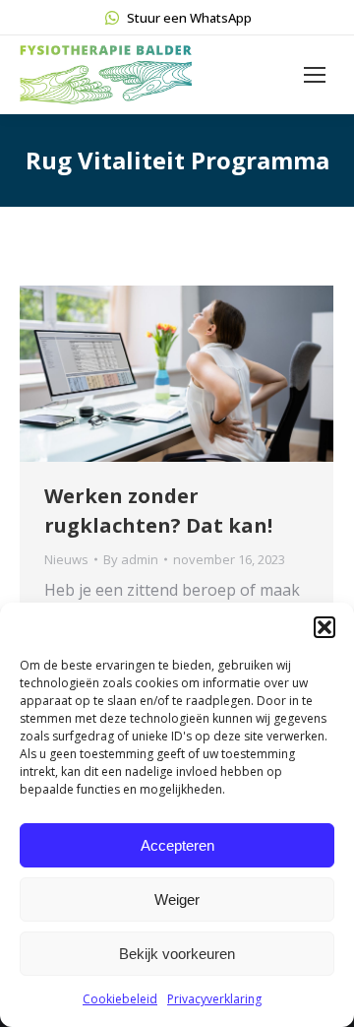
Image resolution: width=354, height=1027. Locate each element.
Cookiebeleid (120, 999)
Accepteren (177, 845)
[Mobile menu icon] (314, 75)
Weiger (177, 899)
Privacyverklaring (214, 999)
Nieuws (66, 559)
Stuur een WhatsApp (189, 18)
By (130, 559)
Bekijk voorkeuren (177, 953)
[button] (324, 627)
